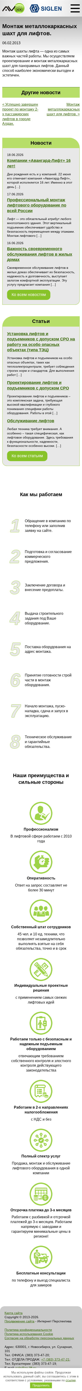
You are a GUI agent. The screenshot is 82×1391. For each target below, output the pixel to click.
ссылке (71, 1380)
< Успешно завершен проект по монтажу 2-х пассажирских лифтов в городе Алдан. (20, 114)
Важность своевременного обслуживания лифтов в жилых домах (39, 254)
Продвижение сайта (19, 1321)
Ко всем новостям (29, 294)
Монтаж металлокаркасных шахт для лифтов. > (63, 109)
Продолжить (41, 1385)
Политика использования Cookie (29, 1334)
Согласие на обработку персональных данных (39, 1338)
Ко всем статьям (27, 456)
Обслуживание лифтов (30, 421)
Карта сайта (14, 1313)
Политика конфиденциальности (28, 1330)
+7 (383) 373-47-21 (55, 1359)
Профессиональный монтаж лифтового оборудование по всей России (36, 205)
